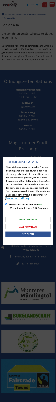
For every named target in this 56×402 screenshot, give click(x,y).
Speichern (28, 234)
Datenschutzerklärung (17, 198)
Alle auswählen (28, 219)
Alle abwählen (28, 226)
